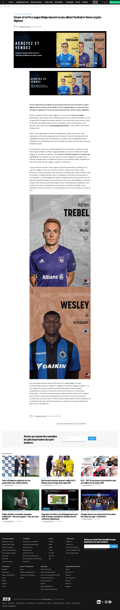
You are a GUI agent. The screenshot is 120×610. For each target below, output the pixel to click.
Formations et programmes (27, 575)
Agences (4, 583)
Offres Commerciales (72, 553)
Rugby (50, 544)
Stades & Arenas (71, 511)
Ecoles (4, 586)
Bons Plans (5, 558)
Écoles (22, 569)
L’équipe (49, 603)
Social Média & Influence (25, 14)
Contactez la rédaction (58, 603)
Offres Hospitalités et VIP (73, 550)
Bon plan (43, 583)
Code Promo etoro (7, 561)
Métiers (22, 578)
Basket (50, 547)
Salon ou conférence (46, 580)
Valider (92, 438)
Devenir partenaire (20, 603)
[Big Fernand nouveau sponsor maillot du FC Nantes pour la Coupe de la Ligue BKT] (60, 466)
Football (16, 14)
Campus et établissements (27, 572)
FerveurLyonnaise (70, 578)
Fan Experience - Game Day (48, 511)
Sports (51, 538)
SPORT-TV (68, 583)
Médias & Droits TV (28, 553)
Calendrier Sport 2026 (8, 544)
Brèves (43, 478)
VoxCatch (68, 575)
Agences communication (9, 550)
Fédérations (5, 572)
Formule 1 (51, 553)
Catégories (26, 538)
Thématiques (70, 538)
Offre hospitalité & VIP (47, 586)
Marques (4, 569)
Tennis (50, 550)
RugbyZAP (68, 586)
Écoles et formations (8, 547)
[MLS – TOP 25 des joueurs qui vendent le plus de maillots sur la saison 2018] (99, 466)
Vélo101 (67, 569)
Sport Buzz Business (8, 538)
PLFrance (68, 580)
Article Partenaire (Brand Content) (50, 575)
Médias (4, 580)
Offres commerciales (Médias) (49, 589)
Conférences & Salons (72, 547)
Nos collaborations (40, 603)
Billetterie (69, 541)
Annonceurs (11, 603)
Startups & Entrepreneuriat (30, 544)
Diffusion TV (69, 544)
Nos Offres (44, 566)
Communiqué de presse (47, 578)
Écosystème (5, 566)
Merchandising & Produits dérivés (32, 558)
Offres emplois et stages (9, 553)
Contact (68, 603)
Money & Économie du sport (97, 511)
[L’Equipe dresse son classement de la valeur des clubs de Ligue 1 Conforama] (99, 499)
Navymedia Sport (47, 599)
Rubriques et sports (7, 541)
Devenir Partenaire (46, 569)
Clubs (3, 578)
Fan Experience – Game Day (30, 541)
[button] (3, 2)
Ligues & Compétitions (8, 575)
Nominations (26, 561)
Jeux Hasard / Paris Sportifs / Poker (16, 511)
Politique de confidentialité (9, 606)
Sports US (92, 478)
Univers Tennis (69, 572)
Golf (50, 558)
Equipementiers (6, 478)
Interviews (5, 556)
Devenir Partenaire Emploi (48, 572)
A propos (4, 603)
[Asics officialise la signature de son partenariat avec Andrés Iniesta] (20, 466)
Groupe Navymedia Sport (72, 566)
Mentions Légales (75, 603)
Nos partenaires (31, 603)
